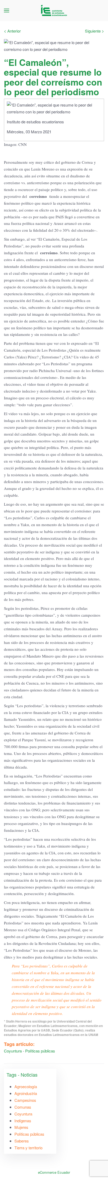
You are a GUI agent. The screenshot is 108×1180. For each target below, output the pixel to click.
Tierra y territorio (28, 1147)
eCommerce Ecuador (54, 1172)
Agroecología (25, 1086)
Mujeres (21, 1127)
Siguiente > (94, 31)
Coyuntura (13, 1051)
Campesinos (25, 1100)
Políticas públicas (40, 1051)
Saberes (21, 1141)
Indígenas (22, 1120)
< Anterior (12, 31)
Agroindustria (25, 1093)
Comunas (22, 1107)
